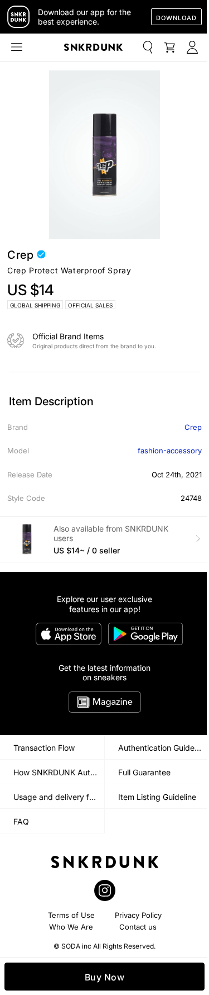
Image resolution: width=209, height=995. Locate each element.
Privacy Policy (138, 915)
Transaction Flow (44, 747)
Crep (193, 427)
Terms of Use (71, 915)
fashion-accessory (170, 450)
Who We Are (71, 926)
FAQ (21, 821)
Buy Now (105, 977)
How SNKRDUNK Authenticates (58, 772)
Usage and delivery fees (57, 797)
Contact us (138, 926)
